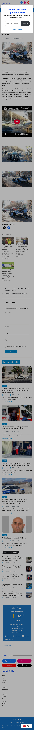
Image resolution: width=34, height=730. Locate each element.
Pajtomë (25, 23)
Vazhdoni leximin (17, 29)
